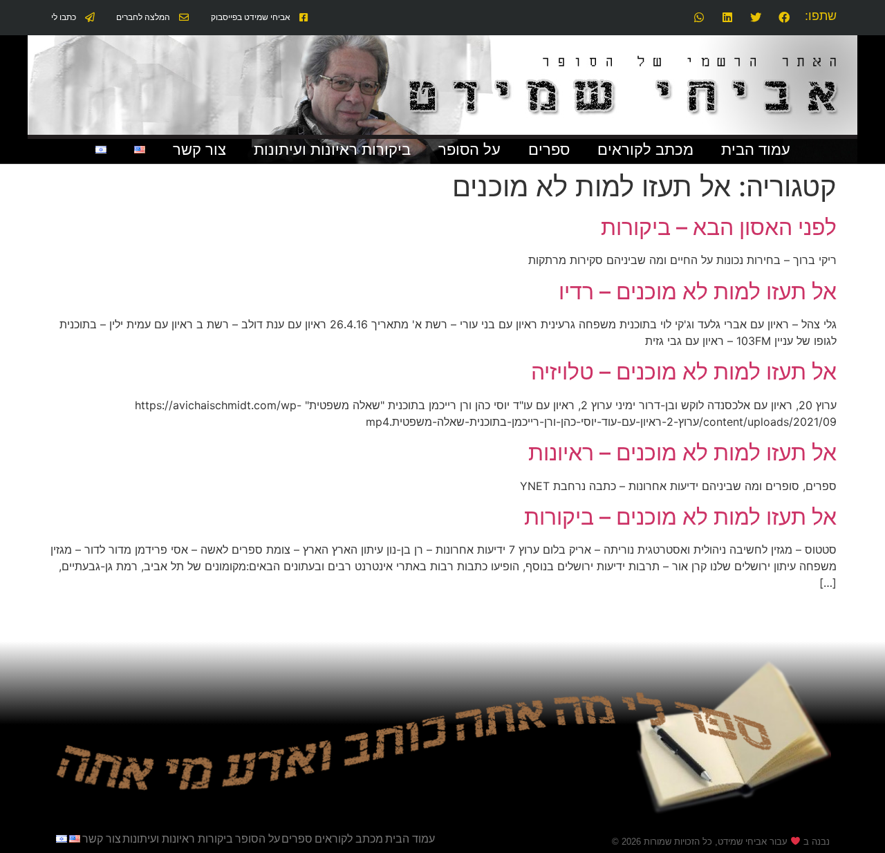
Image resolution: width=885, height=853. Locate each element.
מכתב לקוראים (645, 149)
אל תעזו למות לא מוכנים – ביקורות (680, 516)
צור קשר (199, 149)
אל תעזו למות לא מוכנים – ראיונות (682, 452)
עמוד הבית (755, 149)
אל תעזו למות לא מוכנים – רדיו (698, 291)
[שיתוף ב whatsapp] (698, 17)
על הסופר (469, 149)
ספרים (549, 149)
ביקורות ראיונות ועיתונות (332, 149)
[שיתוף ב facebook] (783, 17)
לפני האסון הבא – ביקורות (719, 227)
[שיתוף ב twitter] (754, 17)
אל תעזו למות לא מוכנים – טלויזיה (684, 371)
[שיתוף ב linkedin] (726, 17)
